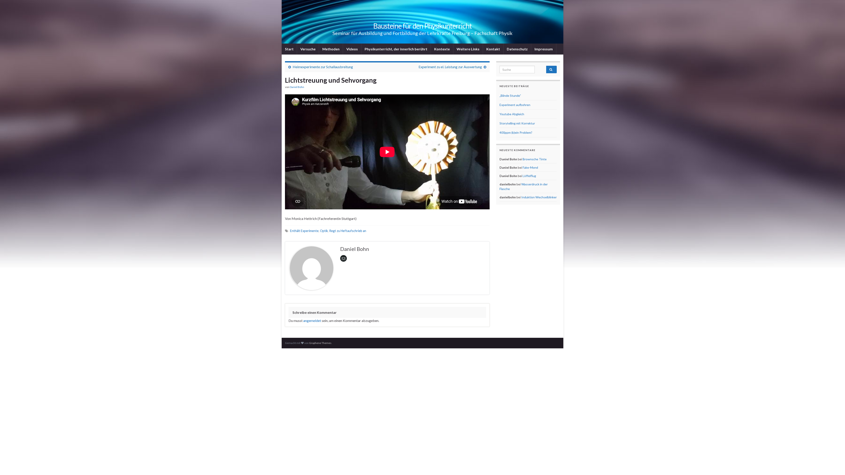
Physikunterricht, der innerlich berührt (396, 49)
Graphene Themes (320, 343)
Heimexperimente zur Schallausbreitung (323, 67)
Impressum (544, 49)
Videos (352, 49)
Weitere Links (468, 49)
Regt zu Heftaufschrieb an (347, 231)
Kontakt (493, 49)
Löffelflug (529, 176)
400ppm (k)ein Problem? (516, 132)
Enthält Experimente (304, 231)
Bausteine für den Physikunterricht (422, 26)
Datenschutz (517, 49)
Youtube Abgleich (512, 114)
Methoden (331, 49)
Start (289, 49)
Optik (324, 231)
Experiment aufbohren (515, 105)
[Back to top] (835, 465)
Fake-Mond (530, 167)
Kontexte (442, 49)
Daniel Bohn (297, 87)
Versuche (308, 49)
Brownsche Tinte (535, 159)
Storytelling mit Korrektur (517, 123)
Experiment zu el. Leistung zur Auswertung (450, 67)
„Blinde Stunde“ (510, 95)
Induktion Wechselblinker (539, 197)
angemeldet (312, 320)
